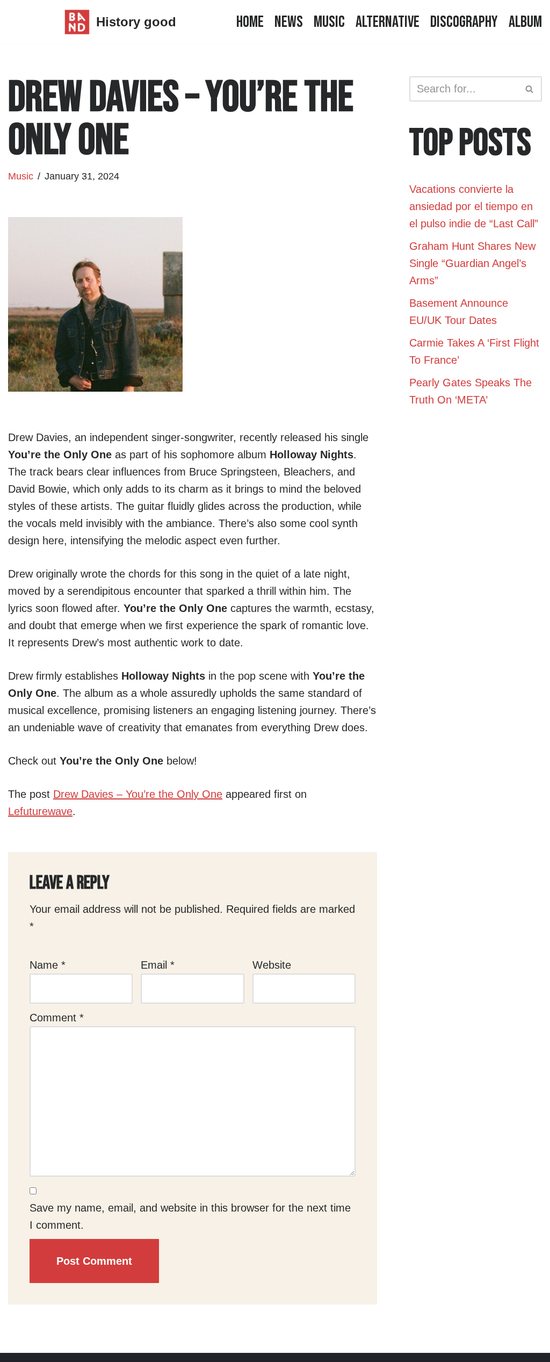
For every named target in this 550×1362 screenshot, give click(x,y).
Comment (57, 1018)
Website (271, 965)
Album (525, 22)
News (288, 22)
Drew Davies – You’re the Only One (137, 794)
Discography (464, 22)
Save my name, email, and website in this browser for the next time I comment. (190, 1216)
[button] (529, 89)
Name (48, 965)
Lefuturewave (40, 811)
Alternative (387, 22)
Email (158, 965)
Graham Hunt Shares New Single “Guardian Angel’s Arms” (472, 263)
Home (250, 22)
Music (329, 22)
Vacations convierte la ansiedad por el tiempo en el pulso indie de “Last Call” (473, 206)
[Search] (530, 89)
